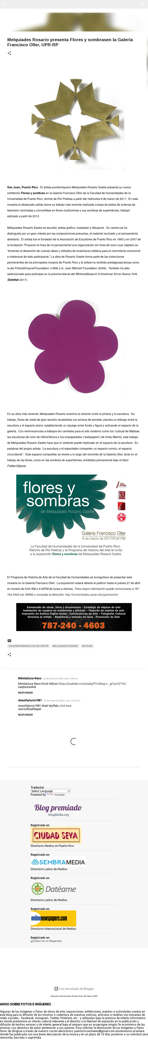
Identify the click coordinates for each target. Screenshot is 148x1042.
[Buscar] (15, 4)
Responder (25, 692)
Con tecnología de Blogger (76, 988)
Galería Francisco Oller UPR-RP (29, 646)
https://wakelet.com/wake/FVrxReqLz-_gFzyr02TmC (92, 683)
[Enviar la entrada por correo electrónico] (9, 642)
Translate (59, 794)
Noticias (87, 646)
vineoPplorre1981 (30, 700)
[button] (9, 53)
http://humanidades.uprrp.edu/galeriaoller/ (91, 594)
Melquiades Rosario (65, 646)
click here (65, 705)
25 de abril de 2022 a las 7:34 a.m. (60, 678)
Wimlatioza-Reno (30, 678)
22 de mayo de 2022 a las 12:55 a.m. (61, 700)
